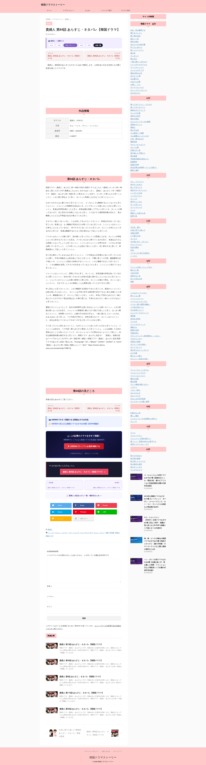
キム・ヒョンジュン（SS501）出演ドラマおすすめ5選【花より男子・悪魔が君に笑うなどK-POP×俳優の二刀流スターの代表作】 (155, 522)
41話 (51, 45)
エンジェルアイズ (137, 70)
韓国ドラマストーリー (53, 4)
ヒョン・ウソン (99, 532)
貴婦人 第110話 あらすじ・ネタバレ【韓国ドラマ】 (81, 692)
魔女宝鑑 (133, 381)
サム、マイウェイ (137, 181)
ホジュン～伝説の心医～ (139, 358)
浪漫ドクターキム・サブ (139, 444)
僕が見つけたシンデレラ (139, 350)
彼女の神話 (134, 118)
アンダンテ (134, 56)
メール (50, 596)
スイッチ (133, 199)
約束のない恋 (135, 413)
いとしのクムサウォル (138, 64)
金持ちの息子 (135, 116)
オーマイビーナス (137, 87)
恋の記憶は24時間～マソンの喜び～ (143, 167)
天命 (132, 250)
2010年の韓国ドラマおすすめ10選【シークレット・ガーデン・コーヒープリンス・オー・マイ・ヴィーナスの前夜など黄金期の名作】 (155, 501)
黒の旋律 (133, 156)
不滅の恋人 (134, 333)
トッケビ (133, 256)
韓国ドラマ (50, 536)
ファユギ (133, 321)
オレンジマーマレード (138, 90)
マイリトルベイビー (137, 376)
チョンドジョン (136, 244)
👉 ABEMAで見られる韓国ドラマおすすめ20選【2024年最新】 (74, 423)
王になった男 (135, 76)
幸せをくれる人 (136, 184)
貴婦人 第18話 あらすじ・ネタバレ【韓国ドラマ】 (81, 644)
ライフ (132, 433)
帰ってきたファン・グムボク (141, 104)
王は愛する (134, 79)
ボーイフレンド (136, 347)
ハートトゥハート (137, 298)
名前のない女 (135, 276)
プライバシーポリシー (91, 751)
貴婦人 (50, 529)
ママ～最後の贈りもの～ (139, 384)
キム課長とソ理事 (137, 133)
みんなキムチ (135, 393)
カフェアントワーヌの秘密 (140, 121)
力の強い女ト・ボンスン (139, 241)
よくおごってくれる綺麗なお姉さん (143, 418)
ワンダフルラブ (136, 470)
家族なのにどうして (137, 110)
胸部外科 (133, 141)
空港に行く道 (135, 150)
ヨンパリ (133, 421)
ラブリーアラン (136, 435)
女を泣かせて (135, 93)
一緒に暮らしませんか (138, 61)
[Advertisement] (84, 88)
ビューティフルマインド (139, 313)
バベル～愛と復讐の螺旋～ (140, 304)
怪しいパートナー (137, 50)
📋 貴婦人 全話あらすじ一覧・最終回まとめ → (84, 495)
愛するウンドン (136, 33)
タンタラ (133, 238)
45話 (89, 45)
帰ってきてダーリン (137, 107)
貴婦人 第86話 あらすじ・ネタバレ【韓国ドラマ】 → (84, 471)
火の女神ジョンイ (137, 310)
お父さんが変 (135, 81)
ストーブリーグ (136, 207)
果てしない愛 (135, 295)
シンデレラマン (136, 196)
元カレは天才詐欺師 (137, 398)
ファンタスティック (137, 324)
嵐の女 (132, 53)
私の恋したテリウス (137, 461)
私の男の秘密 (135, 458)
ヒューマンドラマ (86, 532)
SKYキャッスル (136, 201)
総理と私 (133, 216)
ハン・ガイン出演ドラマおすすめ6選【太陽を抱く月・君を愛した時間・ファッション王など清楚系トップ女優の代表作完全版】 (155, 564)
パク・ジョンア (74, 532)
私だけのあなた (136, 455)
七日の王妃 (134, 273)
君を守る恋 (134, 130)
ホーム (49, 10)
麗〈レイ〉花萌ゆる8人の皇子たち (143, 441)
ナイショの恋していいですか (141, 267)
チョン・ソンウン (61, 532)
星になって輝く (136, 356)
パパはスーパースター (138, 293)
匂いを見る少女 (136, 278)
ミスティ (133, 387)
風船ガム (133, 327)
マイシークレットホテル (139, 370)
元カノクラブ (135, 396)
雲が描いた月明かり (137, 153)
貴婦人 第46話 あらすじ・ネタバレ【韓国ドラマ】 (81, 660)
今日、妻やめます (137, 139)
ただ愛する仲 (135, 236)
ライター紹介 (125, 10)
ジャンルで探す (106, 10)
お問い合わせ (106, 751)
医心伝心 (133, 58)
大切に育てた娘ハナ (137, 230)
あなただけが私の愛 (137, 44)
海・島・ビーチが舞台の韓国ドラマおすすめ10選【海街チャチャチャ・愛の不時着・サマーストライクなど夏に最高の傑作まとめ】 (155, 543)
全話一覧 (98, 45)
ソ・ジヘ (51, 532)
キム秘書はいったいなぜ (139, 136)
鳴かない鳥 (134, 270)
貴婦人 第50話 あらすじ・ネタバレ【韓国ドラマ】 (81, 708)
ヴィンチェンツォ (137, 67)
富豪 (107, 532)
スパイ (132, 210)
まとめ (87, 10)
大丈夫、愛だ (135, 227)
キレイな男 (134, 147)
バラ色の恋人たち (137, 307)
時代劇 (112, 532)
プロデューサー (136, 338)
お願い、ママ (135, 84)
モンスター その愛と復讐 (139, 401)
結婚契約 (133, 161)
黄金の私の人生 (136, 73)
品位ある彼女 (135, 318)
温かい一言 (134, 38)
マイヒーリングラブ (137, 373)
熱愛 (132, 281)
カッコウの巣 (135, 113)
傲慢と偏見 (134, 170)
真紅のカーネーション (138, 190)
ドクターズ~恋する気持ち (140, 253)
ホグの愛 (133, 353)
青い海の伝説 (135, 36)
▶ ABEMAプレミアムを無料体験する (84, 446)
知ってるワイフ (136, 187)
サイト (49, 606)
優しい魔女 (134, 415)
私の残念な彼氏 (136, 464)
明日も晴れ (134, 41)
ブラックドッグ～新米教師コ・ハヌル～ (145, 336)
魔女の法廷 (134, 378)
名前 (49, 586)
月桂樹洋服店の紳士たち (139, 159)
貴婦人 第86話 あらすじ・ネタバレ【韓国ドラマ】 (103, 55)
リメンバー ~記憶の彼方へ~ (140, 438)
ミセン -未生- (135, 390)
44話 (81, 45)
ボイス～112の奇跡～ (138, 344)
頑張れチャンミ (136, 124)
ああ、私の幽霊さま (137, 30)
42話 (59, 45)
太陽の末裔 (134, 233)
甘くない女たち (136, 47)
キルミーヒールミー (137, 144)
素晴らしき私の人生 (137, 213)
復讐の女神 (134, 330)
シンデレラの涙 (136, 193)
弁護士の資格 (135, 341)
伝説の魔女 (134, 247)
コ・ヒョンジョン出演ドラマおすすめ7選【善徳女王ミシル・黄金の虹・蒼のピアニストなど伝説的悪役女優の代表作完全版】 (155, 480)
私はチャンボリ (136, 467)
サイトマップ (117, 751)
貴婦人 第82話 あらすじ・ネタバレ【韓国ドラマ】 (64, 55)
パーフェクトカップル (138, 301)
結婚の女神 (134, 164)
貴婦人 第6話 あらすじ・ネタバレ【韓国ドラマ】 (80, 676)
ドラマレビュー (68, 10)
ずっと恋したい (136, 204)
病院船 (132, 316)
